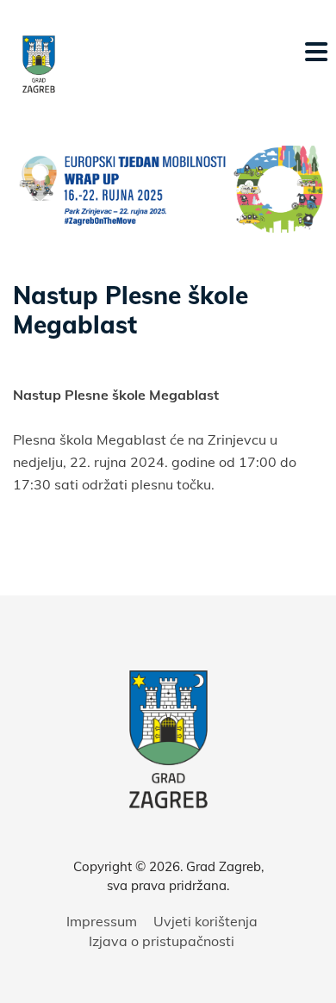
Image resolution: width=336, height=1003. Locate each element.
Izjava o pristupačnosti (161, 941)
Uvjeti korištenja (205, 921)
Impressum (101, 921)
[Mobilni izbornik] (316, 52)
